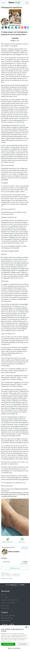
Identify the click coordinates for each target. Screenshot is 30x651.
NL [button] (4, 2)
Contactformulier (8, 618)
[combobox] (26, 627)
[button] (2, 27)
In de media (4, 597)
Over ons (3, 594)
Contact (25, 547)
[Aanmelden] (2, 2)
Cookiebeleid (5, 608)
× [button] (28, 627)
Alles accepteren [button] (8, 644)
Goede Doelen (16, 575)
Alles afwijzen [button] (22, 644)
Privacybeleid (5, 605)
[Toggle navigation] (27, 2)
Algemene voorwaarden (8, 602)
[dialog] (15, 638)
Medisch (8, 575)
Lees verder (8, 641)
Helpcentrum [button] (7, 620)
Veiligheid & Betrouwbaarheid (9, 600)
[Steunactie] (14, 2)
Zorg (3, 575)
